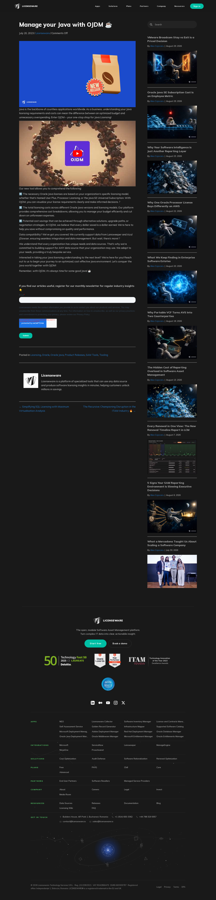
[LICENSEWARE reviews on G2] (107, 661)
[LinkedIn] (93, 703)
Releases (96, 803)
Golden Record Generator (104, 726)
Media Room (65, 794)
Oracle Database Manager (168, 731)
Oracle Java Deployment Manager (74, 736)
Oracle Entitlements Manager (170, 736)
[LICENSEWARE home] (108, 620)
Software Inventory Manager (137, 721)
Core (158, 767)
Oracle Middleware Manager (105, 736)
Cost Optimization (68, 758)
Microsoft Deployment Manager (74, 731)
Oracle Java (57, 354)
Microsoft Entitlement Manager (138, 736)
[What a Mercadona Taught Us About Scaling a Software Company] (172, 571)
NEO (62, 721)
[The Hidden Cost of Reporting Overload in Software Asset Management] (172, 400)
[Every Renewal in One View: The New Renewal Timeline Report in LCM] (172, 456)
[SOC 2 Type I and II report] (108, 684)
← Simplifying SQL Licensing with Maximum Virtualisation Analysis (44, 408)
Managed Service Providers (137, 781)
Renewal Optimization (166, 758)
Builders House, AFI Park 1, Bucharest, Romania (85, 816)
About (62, 789)
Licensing (35, 354)
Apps (34, 721)
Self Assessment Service (71, 726)
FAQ (94, 808)
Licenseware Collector (102, 721)
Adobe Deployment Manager (105, 731)
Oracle (46, 354)
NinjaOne (64, 750)
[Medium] (100, 703)
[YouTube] (108, 703)
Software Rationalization (135, 758)
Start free (95, 643)
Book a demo (120, 643)
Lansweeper (130, 745)
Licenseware (42, 33)
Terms (176, 887)
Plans (34, 767)
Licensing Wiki (66, 808)
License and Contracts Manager (170, 721)
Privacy (167, 887)
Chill (126, 767)
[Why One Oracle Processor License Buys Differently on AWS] (172, 231)
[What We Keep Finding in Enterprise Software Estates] (172, 286)
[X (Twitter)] (123, 703)
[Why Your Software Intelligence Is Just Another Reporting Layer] (172, 176)
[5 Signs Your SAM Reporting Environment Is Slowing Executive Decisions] (172, 516)
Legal (126, 789)
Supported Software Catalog (170, 726)
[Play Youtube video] (77, 153)
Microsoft (64, 745)
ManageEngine (163, 745)
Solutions (37, 759)
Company (36, 789)
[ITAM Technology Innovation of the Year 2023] (150, 661)
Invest (159, 789)
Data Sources (66, 803)
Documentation (131, 803)
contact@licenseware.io (74, 821)
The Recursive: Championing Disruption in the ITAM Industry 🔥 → (109, 408)
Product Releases (75, 354)
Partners (37, 781)
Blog (158, 803)
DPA (183, 887)
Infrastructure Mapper (134, 726)
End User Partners (68, 781)
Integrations (40, 745)
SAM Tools (92, 354)
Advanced (64, 772)
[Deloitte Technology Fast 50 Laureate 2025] (65, 661)
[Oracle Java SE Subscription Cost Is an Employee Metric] (172, 121)
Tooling (103, 354)
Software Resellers (101, 781)
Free (62, 767)
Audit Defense (98, 758)
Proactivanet (98, 750)
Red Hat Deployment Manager (138, 731)
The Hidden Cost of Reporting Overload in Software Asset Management (166, 371)
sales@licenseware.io (103, 821)
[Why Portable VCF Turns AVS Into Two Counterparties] (172, 341)
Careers (95, 789)
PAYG (94, 767)
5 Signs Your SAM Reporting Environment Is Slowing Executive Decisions (169, 486)
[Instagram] (115, 703)
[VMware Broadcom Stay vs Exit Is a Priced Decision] (172, 66)
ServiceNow (97, 745)
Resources (37, 803)
